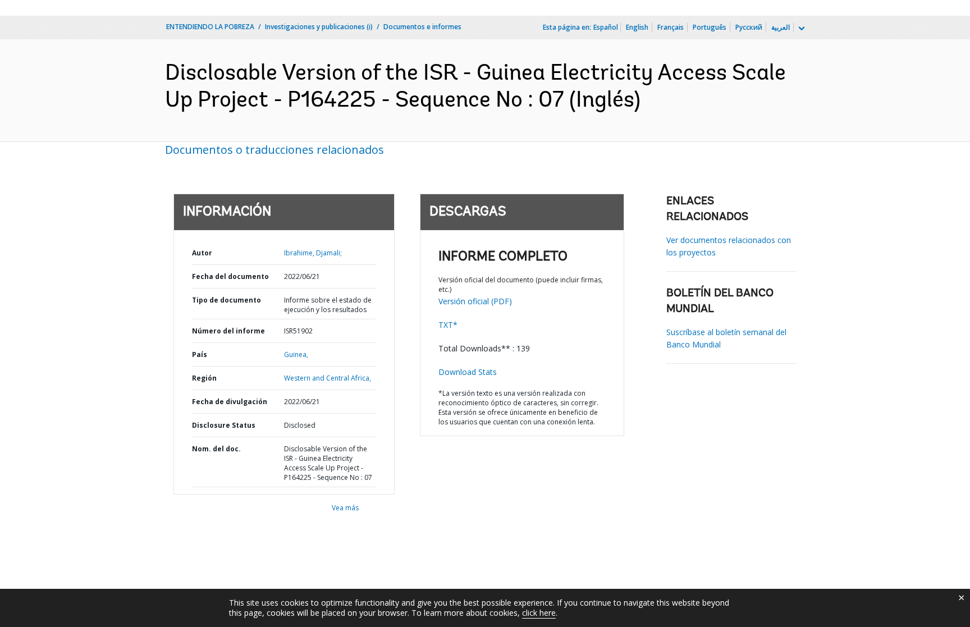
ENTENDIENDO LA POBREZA (210, 26)
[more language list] (800, 28)
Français (670, 27)
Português (709, 27)
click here (539, 612)
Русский (748, 27)
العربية (780, 27)
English (637, 27)
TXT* (447, 324)
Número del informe (228, 331)
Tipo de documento (226, 300)
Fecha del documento (230, 276)
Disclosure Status (223, 425)
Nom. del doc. (216, 449)
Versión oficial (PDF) (475, 301)
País (199, 354)
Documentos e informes (422, 26)
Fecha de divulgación (229, 401)
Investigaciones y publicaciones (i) (319, 26)
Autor (202, 253)
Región (204, 378)
